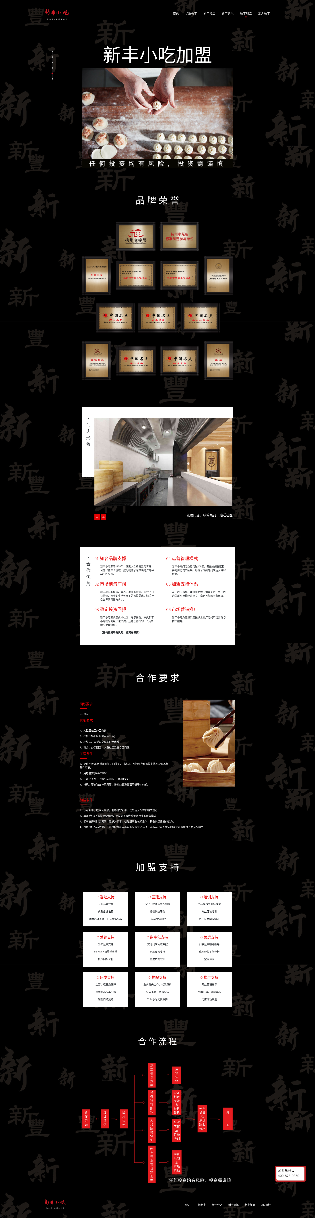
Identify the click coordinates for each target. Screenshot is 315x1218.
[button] (103, 517)
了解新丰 (191, 13)
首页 (176, 13)
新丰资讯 (228, 13)
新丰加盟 (246, 13)
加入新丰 (264, 13)
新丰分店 (209, 13)
